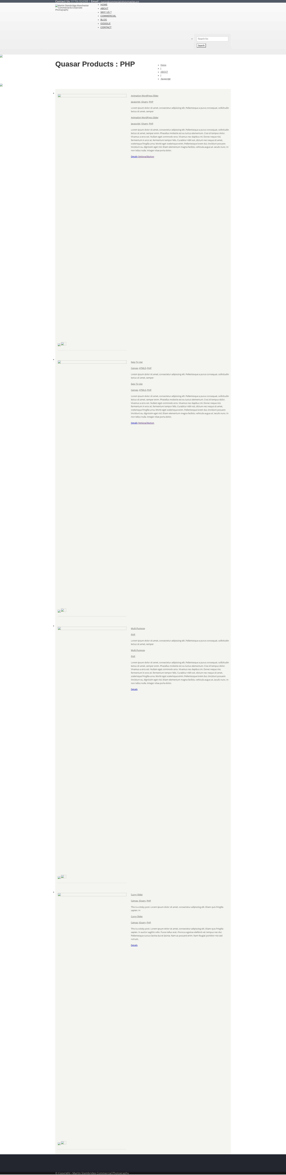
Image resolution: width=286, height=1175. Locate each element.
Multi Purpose (138, 628)
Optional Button (146, 156)
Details (134, 156)
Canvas (134, 368)
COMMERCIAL (108, 16)
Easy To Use (137, 362)
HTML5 (142, 368)
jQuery (144, 101)
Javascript (135, 101)
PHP (151, 101)
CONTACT (106, 27)
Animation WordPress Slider (144, 95)
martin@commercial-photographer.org (120, 1)
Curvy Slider (137, 894)
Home (163, 65)
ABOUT (164, 72)
